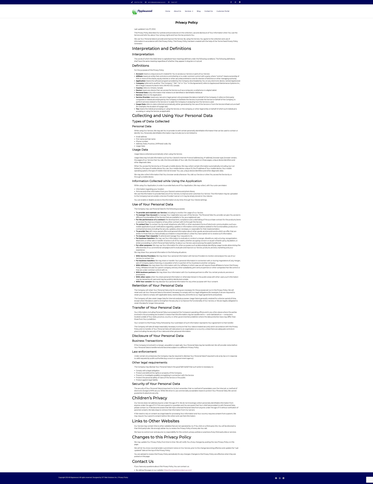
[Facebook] (276, 478)
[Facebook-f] (231, 2)
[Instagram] (235, 2)
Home (167, 11)
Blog (199, 11)
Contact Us (208, 11)
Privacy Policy (123, 477)
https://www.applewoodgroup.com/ (178, 470)
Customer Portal (223, 11)
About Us (177, 11)
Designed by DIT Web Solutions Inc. (105, 477)
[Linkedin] (239, 2)
